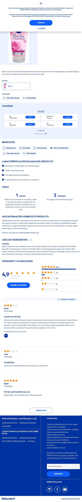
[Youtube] (65, 489)
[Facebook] (57, 489)
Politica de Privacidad (28, 423)
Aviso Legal (6, 426)
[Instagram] (49, 489)
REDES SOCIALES (54, 482)
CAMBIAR (41, 28)
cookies (59, 9)
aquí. (68, 16)
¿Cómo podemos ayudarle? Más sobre (20, 432)
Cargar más (41, 410)
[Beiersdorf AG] (8, 499)
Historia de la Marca (9, 438)
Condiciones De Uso (9, 423)
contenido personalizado (39, 14)
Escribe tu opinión (18, 285)
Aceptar (41, 23)
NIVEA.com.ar (20, 8)
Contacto (31, 441)
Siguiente (58, 474)
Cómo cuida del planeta (13, 441)
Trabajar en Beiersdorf (28, 438)
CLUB (52, 419)
